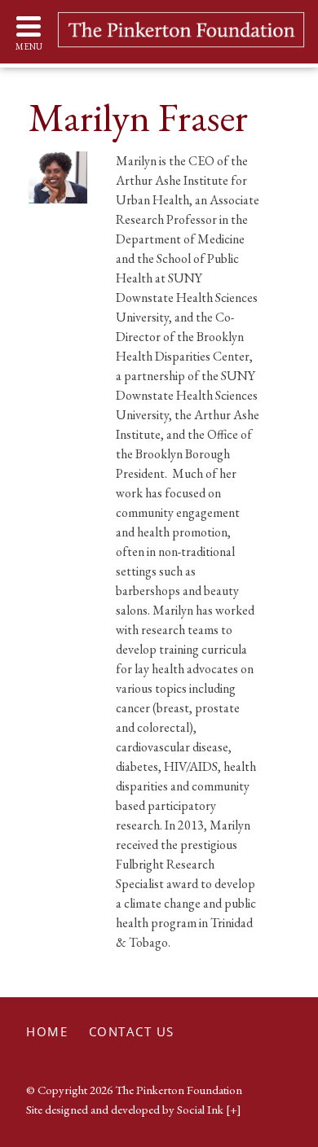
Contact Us (131, 1031)
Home (47, 1031)
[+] (233, 1109)
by (124, 1109)
